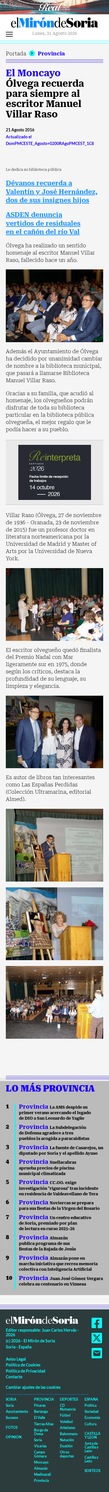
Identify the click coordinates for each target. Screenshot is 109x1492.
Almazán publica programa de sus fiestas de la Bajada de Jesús (47, 1244)
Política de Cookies (23, 1364)
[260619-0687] (54, 472)
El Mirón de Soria (54, 24)
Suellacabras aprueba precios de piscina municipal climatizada (47, 1168)
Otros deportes (67, 1454)
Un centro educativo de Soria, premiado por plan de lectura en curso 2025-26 (55, 1223)
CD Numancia (68, 1407)
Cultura (91, 1424)
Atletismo (67, 1428)
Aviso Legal (16, 1359)
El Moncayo (33, 73)
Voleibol (66, 1422)
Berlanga (41, 1411)
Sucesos (12, 1417)
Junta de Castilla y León (91, 1447)
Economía (92, 1417)
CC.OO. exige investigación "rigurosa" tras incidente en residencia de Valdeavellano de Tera (58, 1188)
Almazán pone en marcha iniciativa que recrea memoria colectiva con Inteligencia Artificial (58, 1264)
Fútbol (65, 1415)
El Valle (39, 1417)
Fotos (11, 1427)
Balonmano (69, 1434)
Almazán (41, 1468)
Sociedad (92, 1411)
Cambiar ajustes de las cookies (33, 1387)
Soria (11, 1399)
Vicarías (40, 1446)
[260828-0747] (54, 6)
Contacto (14, 1376)
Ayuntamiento (17, 1411)
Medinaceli (42, 1474)
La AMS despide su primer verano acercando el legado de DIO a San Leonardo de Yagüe (55, 1113)
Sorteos (92, 1471)
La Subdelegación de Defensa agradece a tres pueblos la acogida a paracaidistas (54, 1133)
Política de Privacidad (25, 1370)
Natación (67, 1440)
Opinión (14, 1437)
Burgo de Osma (41, 1432)
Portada (16, 53)
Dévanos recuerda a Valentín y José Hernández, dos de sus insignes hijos (52, 192)
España (91, 1399)
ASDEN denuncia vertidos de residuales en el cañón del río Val (43, 223)
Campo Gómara (40, 1454)
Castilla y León (93, 1435)
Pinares (40, 1405)
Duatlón (66, 1446)
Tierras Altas (43, 1424)
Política (91, 1405)
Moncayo (41, 1462)
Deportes (69, 1399)
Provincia (51, 53)
